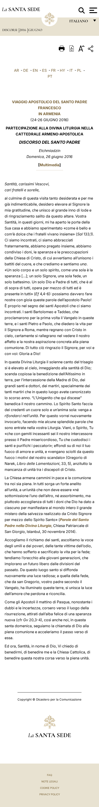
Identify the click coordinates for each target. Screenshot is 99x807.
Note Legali (49, 781)
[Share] (91, 50)
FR (53, 70)
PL (79, 70)
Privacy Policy (49, 794)
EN (35, 70)
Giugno (35, 30)
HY (62, 70)
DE (25, 70)
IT (71, 70)
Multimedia (49, 165)
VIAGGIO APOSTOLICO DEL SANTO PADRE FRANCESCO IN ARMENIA (49, 108)
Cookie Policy (49, 788)
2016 (23, 30)
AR (16, 70)
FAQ (49, 775)
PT (50, 76)
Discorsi (10, 30)
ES (44, 70)
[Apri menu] (92, 10)
